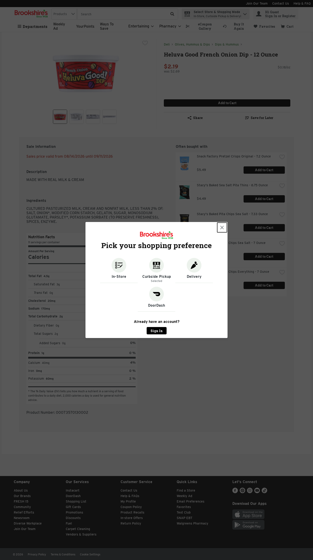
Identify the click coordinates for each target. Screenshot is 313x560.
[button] (119, 270)
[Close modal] (222, 227)
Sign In (157, 331)
